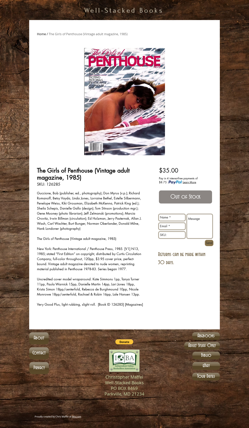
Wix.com (76, 416)
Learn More (189, 182)
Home (41, 34)
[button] (124, 341)
